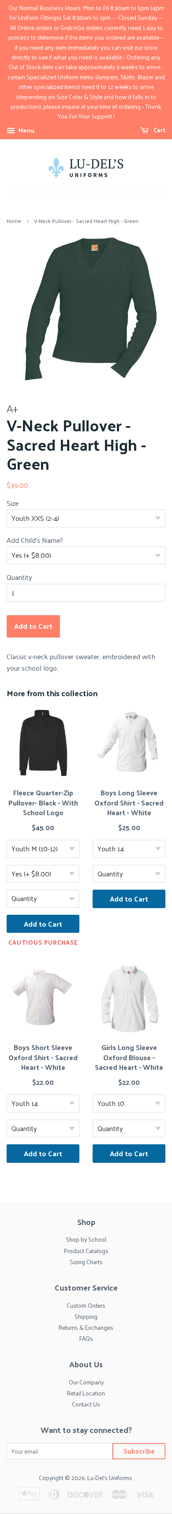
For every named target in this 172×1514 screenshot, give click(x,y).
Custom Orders (86, 1305)
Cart (158, 129)
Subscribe (139, 1450)
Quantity (19, 577)
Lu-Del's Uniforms (109, 1477)
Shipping (86, 1316)
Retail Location (86, 1393)
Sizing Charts (86, 1261)
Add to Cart (43, 923)
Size (13, 503)
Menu (25, 130)
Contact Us (86, 1404)
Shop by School (86, 1239)
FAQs (86, 1338)
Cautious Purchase (43, 942)
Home (14, 221)
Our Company (86, 1382)
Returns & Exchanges (86, 1327)
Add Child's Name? (35, 540)
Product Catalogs (86, 1250)
